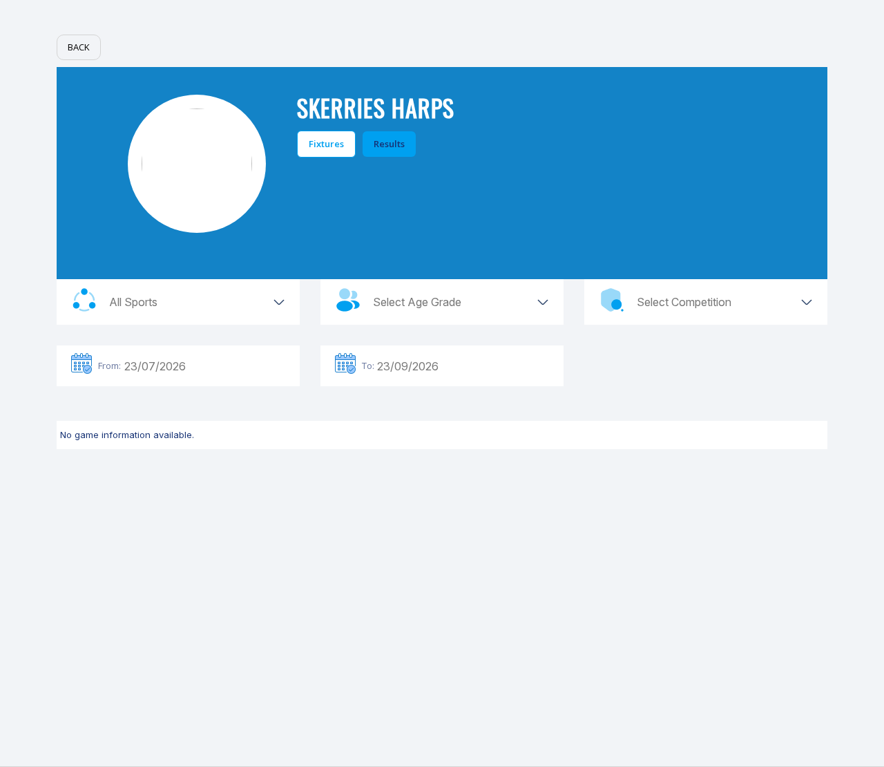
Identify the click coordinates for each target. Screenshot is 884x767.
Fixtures (326, 144)
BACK (79, 47)
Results (389, 144)
